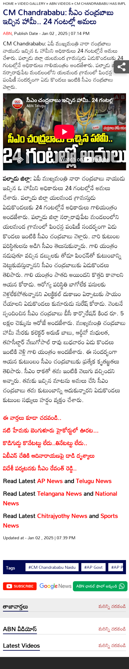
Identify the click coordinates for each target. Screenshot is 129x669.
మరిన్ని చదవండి (112, 606)
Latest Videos (21, 645)
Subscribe (23, 586)
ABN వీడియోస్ (20, 628)
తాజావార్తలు (15, 606)
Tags (10, 567)
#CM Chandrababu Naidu (52, 567)
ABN (7, 33)
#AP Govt (93, 567)
